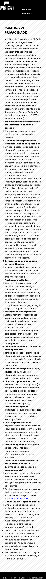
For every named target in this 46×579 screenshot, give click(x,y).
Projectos (26, 9)
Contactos (27, 13)
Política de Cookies (20, 498)
